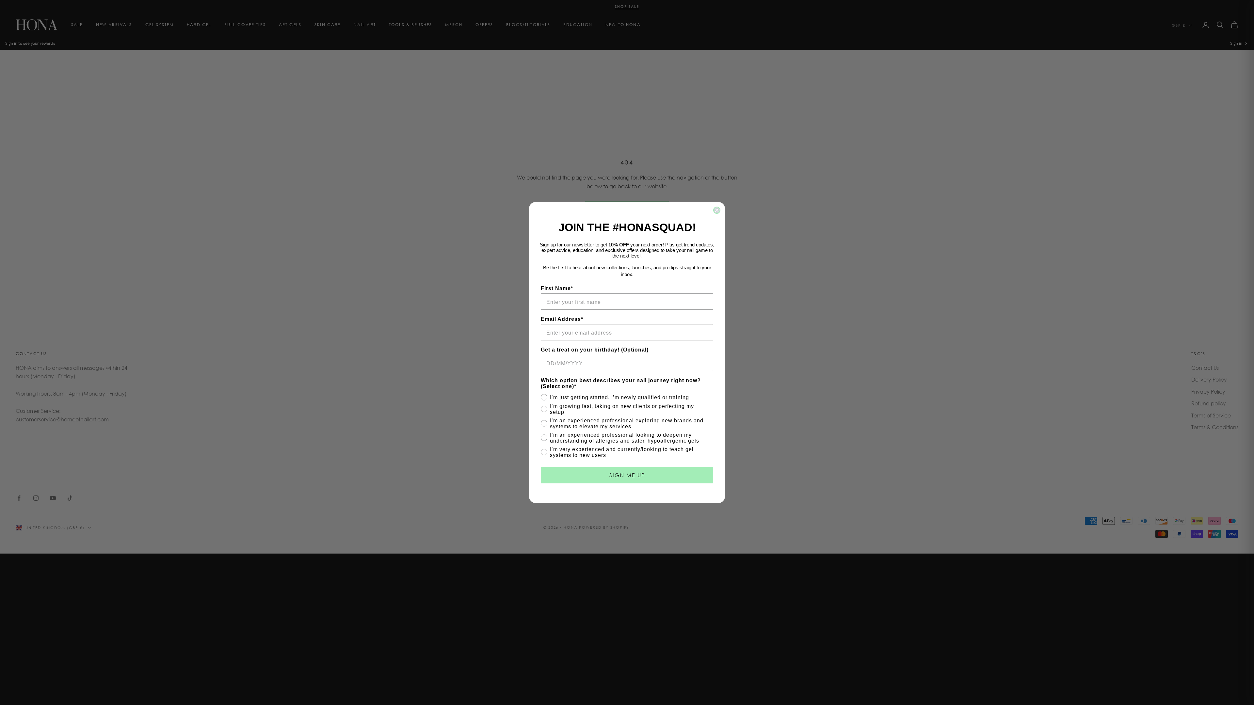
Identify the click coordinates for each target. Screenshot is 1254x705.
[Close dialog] (717, 210)
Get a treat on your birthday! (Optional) (595, 349)
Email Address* (562, 319)
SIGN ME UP (627, 475)
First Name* (557, 288)
